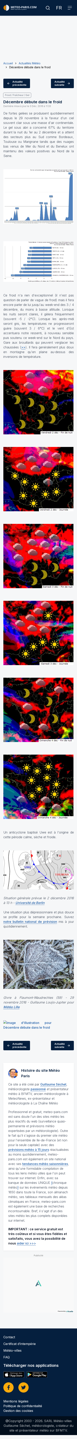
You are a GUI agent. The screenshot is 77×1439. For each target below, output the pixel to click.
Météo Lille (11, 1007)
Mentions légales (15, 1401)
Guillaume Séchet (53, 1084)
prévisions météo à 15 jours (28, 1150)
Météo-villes (12, 1350)
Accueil (8, 63)
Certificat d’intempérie (19, 1344)
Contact (9, 1337)
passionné (38, 1089)
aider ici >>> (26, 1243)
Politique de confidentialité (22, 1406)
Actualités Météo (29, 63)
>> (23, 347)
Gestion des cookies (18, 1411)
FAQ (6, 1357)
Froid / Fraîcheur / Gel (17, 95)
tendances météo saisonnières (45, 1164)
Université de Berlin (30, 903)
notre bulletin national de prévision (30, 922)
